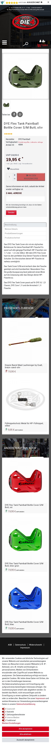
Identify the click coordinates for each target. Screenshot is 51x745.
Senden (11, 212)
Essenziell (10, 709)
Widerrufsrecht (35, 645)
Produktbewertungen (14, 233)
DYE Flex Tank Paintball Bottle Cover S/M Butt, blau (24, 623)
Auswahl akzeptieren (25, 740)
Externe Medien (12, 717)
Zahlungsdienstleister (15, 715)
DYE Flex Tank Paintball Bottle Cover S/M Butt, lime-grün (24, 564)
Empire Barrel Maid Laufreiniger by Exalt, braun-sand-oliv (23, 366)
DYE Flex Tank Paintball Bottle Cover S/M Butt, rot (24, 506)
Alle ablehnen (25, 734)
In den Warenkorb (31, 177)
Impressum (25, 648)
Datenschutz (20, 645)
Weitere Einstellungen (11, 723)
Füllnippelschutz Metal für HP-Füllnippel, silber (24, 424)
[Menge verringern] (14, 179)
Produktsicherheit (12, 238)
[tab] (25, 225)
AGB (10, 645)
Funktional (11, 720)
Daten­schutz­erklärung (25, 704)
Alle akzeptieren (25, 729)
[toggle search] (25, 44)
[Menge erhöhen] (14, 175)
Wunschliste (14, 169)
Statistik (10, 712)
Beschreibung (10, 225)
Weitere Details (11, 229)
